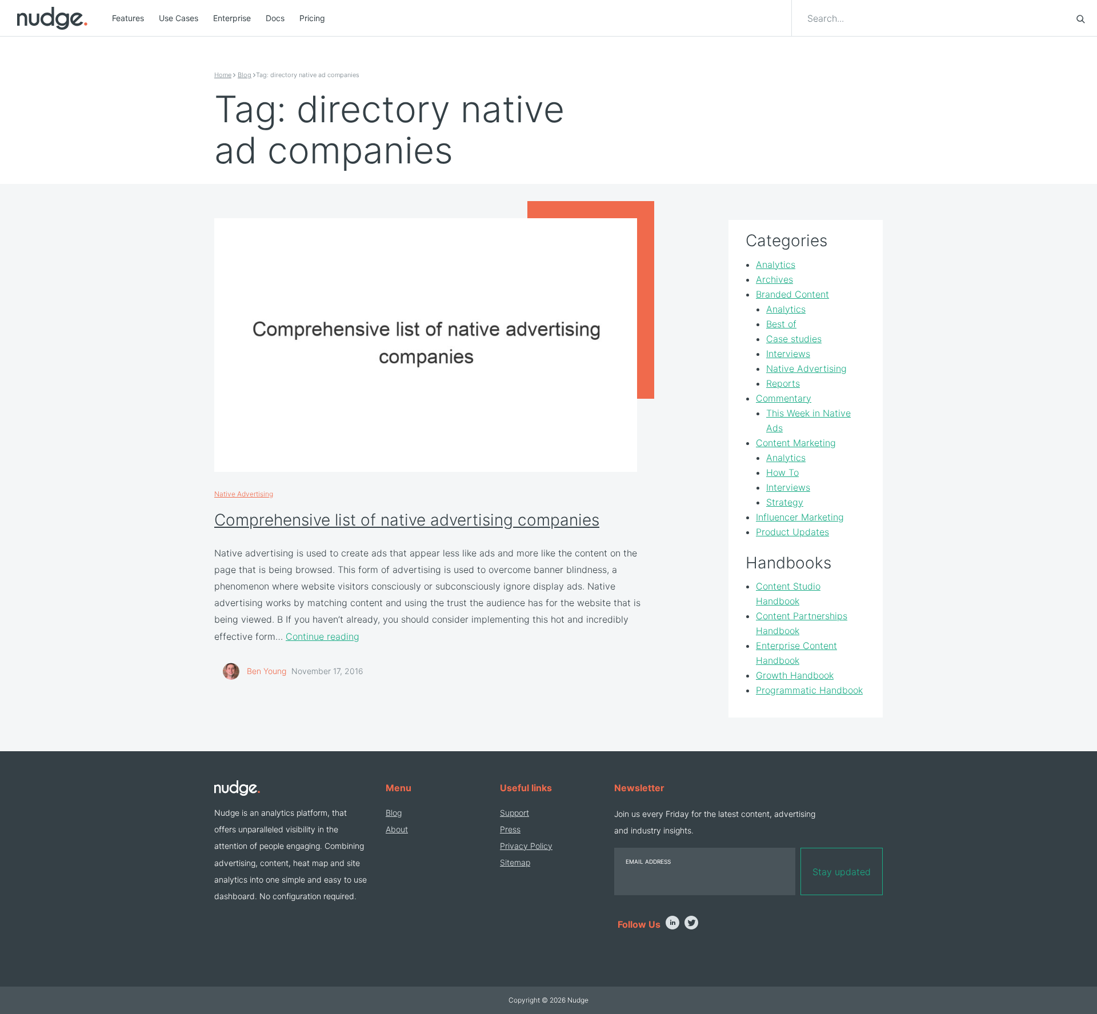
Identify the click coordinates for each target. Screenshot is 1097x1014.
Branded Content (792, 294)
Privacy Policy (526, 846)
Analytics (775, 264)
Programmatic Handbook (809, 690)
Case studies (794, 338)
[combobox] (935, 18)
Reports (783, 383)
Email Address (648, 861)
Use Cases (178, 18)
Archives (774, 279)
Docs (275, 18)
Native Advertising (243, 494)
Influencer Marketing (800, 517)
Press (510, 829)
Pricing (312, 18)
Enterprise (232, 18)
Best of (781, 324)
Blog (244, 75)
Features (128, 18)
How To (782, 472)
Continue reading (322, 636)
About (397, 829)
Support (514, 812)
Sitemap (515, 862)
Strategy (784, 502)
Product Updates (792, 532)
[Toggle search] (1080, 18)
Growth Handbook (795, 675)
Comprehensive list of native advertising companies (406, 520)
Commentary (783, 398)
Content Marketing (796, 442)
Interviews (788, 353)
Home (222, 75)
